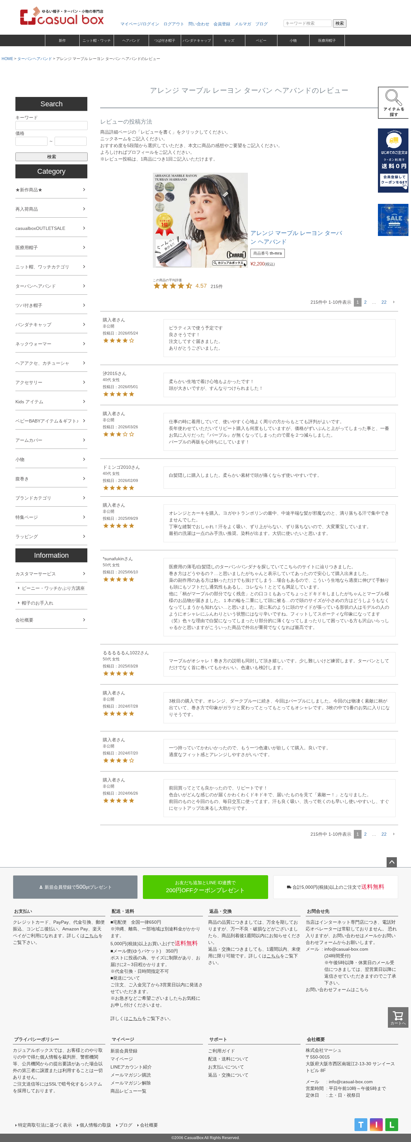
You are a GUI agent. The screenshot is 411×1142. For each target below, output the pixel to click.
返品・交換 (220, 911)
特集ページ (26, 517)
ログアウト (173, 24)
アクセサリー (28, 382)
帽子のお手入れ (37, 603)
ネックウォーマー (33, 343)
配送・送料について (228, 1058)
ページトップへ (392, 862)
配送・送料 (123, 911)
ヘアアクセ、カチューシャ (42, 363)
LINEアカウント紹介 (131, 1066)
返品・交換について (228, 1074)
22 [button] (384, 302)
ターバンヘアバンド (34, 59)
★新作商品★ (28, 189)
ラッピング (26, 536)
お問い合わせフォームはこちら (337, 989)
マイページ (123, 1039)
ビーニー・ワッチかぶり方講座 (53, 588)
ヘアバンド (131, 40)
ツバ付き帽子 (28, 305)
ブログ (261, 24)
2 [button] (365, 302)
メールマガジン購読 (130, 1074)
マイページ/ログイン (139, 24)
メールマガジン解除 (130, 1082)
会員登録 (222, 24)
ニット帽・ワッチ (97, 40)
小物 (293, 40)
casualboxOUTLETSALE (40, 228)
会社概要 (24, 620)
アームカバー (28, 440)
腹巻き (22, 478)
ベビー (261, 40)
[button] (393, 302)
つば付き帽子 (164, 40)
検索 (340, 23)
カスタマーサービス (35, 573)
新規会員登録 (123, 1050)
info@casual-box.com (346, 949)
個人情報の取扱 (95, 1125)
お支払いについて (226, 1066)
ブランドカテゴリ (33, 498)
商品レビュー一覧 (128, 1091)
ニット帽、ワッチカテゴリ (42, 266)
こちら (91, 935)
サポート (218, 1039)
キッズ (229, 40)
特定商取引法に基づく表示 (45, 1125)
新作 (62, 40)
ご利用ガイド (221, 1050)
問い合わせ (198, 24)
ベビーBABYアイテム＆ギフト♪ (47, 420)
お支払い (23, 911)
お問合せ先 (318, 911)
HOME (7, 59)
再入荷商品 (26, 209)
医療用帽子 (327, 40)
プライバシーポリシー (36, 1039)
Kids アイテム (29, 401)
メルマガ (242, 24)
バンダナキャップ (197, 40)
